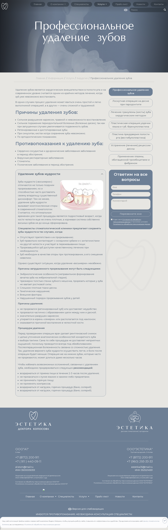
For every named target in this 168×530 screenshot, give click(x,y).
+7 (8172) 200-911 (27, 457)
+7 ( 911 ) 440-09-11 (28, 461)
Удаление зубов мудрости (39, 174)
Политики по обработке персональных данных (131, 224)
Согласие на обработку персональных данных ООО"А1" (37, 482)
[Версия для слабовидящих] (126, 9)
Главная (38, 4)
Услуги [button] (101, 4)
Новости (140, 4)
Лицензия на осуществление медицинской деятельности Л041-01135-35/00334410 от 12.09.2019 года (130, 477)
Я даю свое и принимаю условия (131, 222)
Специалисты (81, 4)
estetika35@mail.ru (142, 467)
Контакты (159, 4)
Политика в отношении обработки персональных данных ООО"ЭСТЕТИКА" (123, 483)
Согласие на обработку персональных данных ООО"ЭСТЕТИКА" (127, 481)
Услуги (70, 78)
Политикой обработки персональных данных (42, 524)
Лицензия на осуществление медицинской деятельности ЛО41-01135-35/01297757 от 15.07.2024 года (37, 477)
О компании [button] (57, 4)
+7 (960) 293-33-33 (140, 461)
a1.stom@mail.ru (24, 467)
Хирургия (82, 78)
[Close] (165, 520)
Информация (55, 78)
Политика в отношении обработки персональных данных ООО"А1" (41, 484)
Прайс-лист (121, 4)
